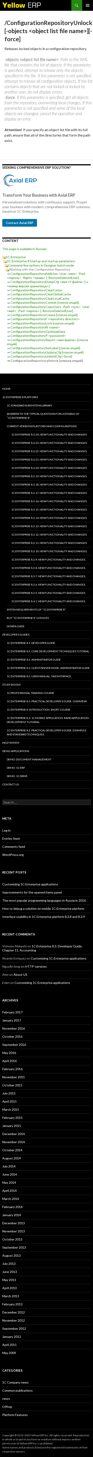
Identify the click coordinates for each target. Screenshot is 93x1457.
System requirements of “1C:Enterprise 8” (36, 609)
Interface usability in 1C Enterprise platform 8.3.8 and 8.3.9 (43, 917)
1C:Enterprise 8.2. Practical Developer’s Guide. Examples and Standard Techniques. (46, 732)
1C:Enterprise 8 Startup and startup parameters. (41, 261)
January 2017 (11, 1020)
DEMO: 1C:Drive (17, 776)
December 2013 (13, 1223)
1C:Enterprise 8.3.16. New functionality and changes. (49, 501)
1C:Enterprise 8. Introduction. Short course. (39, 709)
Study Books (11, 684)
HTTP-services (36, 966)
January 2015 (11, 1126)
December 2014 (13, 1134)
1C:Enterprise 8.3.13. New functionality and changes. (49, 526)
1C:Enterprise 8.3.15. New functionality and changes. (49, 509)
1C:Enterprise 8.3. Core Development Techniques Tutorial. (48, 651)
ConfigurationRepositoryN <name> (35, 327)
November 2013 (13, 1231)
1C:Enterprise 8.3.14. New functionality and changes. (49, 518)
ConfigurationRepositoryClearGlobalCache (40, 294)
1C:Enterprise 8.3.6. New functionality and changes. (48, 584)
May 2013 (9, 1280)
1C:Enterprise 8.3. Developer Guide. (31, 643)
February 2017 (12, 1012)
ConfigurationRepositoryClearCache (36, 290)
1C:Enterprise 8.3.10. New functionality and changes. (49, 551)
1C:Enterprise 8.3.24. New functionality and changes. (49, 434)
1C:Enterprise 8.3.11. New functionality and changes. (49, 543)
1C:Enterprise (16, 257)
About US (20, 974)
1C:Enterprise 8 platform (20, 397)
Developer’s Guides (15, 634)
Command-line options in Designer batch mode (41, 265)
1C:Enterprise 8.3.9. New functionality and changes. (48, 559)
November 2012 (13, 1320)
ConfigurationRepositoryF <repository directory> (45, 319)
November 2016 (13, 1028)
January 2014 (11, 1215)
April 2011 (9, 1345)
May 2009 (9, 1353)
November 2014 (13, 1142)
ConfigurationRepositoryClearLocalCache (39, 298)
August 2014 (11, 1158)
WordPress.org (13, 855)
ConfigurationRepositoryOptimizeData (37, 331)
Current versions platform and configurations (42, 426)
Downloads (15, 626)
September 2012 (14, 1328)
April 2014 (9, 1191)
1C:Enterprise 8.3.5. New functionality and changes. (48, 593)
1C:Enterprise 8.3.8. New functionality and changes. (48, 568)
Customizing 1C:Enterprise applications (30, 884)
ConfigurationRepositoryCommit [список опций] (44, 302)
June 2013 (9, 1272)
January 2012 (11, 1336)
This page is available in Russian (24, 249)
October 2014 (12, 1150)
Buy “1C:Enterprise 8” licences (28, 618)
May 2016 (9, 1053)
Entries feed (11, 838)
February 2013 (12, 1304)
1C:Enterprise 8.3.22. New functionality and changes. (49, 451)
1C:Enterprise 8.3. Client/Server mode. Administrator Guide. (48, 668)
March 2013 (10, 1296)
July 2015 (9, 1093)
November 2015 (13, 1077)
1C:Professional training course (30, 693)
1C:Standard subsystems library (29, 405)
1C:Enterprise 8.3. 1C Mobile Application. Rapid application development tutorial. (48, 720)
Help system (10, 742)
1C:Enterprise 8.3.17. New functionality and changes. (49, 493)
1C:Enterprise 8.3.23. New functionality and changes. (49, 443)
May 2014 (9, 1182)
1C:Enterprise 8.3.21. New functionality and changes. (49, 459)
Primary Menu (87, 5)
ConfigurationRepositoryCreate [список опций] (44, 315)
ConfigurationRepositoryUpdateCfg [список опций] (47, 352)
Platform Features (15, 1415)
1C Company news (15, 1382)
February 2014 (12, 1207)
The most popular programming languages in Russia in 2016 (44, 900)
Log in (6, 830)
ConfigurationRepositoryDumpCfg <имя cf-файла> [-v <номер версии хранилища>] (47, 284)
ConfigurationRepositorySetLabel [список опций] (45, 348)
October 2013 (12, 1239)
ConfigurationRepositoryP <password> (38, 335)
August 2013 (11, 1255)
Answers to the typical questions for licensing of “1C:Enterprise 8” (43, 416)
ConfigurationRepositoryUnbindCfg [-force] (41, 356)
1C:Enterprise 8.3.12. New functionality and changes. (49, 534)
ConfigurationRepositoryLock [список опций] (42, 323)
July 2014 (9, 1166)
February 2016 (12, 1069)
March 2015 (10, 1109)
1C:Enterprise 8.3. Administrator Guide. (34, 659)
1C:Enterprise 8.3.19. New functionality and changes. (49, 476)
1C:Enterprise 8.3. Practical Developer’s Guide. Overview (47, 701)
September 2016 (14, 1045)
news (6, 1398)
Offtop (7, 1407)
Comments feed (13, 846)
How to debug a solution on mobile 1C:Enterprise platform (43, 908)
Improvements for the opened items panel (32, 892)
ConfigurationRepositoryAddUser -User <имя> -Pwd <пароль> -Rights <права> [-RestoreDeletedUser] (46, 276)
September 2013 (14, 1247)
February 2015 (12, 1118)
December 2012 (13, 1312)
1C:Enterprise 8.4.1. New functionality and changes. (48, 601)
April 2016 (9, 1061)
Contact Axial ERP (19, 223)
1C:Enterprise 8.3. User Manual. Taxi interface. (39, 676)
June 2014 (9, 1174)
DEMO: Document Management (29, 759)
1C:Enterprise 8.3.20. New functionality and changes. (49, 468)
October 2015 (12, 1085)
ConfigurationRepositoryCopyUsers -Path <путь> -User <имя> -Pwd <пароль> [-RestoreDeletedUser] (48, 309)
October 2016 (12, 1036)
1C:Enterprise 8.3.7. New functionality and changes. (48, 576)
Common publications (17, 1390)
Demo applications (15, 751)
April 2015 (9, 1101)
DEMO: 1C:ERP (16, 767)
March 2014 (10, 1199)
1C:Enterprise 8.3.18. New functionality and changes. (49, 484)
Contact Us (10, 784)
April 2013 (9, 1288)
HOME (6, 388)
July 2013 (9, 1263)
